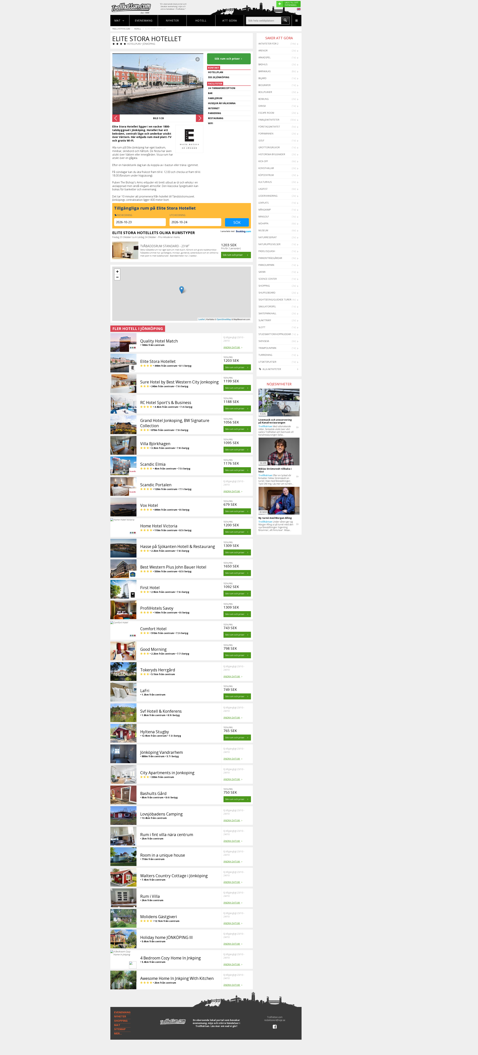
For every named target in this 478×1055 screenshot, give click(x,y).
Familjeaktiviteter (268, 119)
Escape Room (266, 112)
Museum (263, 230)
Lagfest (263, 189)
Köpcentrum (266, 175)
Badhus (262, 64)
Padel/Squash (266, 251)
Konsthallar (266, 168)
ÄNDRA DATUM (232, 347)
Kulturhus (265, 182)
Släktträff (264, 320)
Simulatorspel (267, 306)
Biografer (264, 85)
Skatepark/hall (267, 313)
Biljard (262, 78)
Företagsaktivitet (269, 126)
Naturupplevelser (269, 244)
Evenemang (144, 20)
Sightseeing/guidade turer (274, 299)
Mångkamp (264, 209)
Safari (262, 272)
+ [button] (117, 271)
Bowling (263, 99)
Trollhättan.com (121, 28)
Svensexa (263, 341)
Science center (267, 278)
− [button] (117, 277)
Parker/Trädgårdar (270, 258)
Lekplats (263, 202)
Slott (261, 327)
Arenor (263, 50)
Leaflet (201, 319)
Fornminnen (265, 133)
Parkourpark (266, 265)
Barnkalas (264, 71)
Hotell (201, 20)
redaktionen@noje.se (274, 1020)
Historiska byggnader (271, 154)
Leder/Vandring (267, 195)
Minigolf (263, 216)
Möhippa (263, 223)
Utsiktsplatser (267, 361)
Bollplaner (265, 92)
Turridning (265, 355)
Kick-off (263, 161)
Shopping (264, 285)
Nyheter (172, 20)
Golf (261, 140)
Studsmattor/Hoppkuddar (274, 334)
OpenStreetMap (224, 319)
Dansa (262, 106)
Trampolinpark (267, 348)
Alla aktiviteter (271, 369)
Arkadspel (264, 57)
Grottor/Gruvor (269, 147)
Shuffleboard (266, 292)
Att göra (229, 20)
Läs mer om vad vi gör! (224, 1026)
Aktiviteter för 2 (268, 43)
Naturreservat (267, 237)
